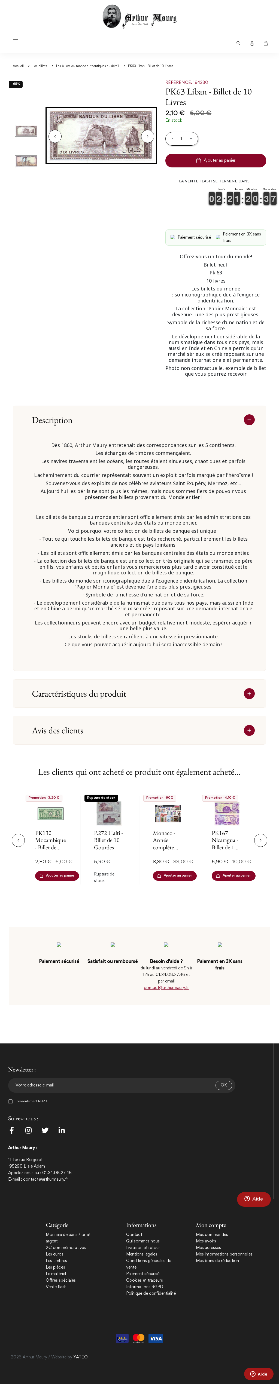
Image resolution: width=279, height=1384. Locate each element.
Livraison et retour (143, 1248)
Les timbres (56, 1261)
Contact (134, 1235)
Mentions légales (141, 1254)
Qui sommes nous (143, 1241)
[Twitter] (44, 1130)
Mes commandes (212, 1235)
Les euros (54, 1254)
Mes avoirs (206, 1241)
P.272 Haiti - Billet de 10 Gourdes (108, 840)
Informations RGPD (144, 1287)
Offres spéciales (61, 1280)
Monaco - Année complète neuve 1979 (166, 843)
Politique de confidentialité (151, 1294)
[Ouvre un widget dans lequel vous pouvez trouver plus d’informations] (259, 1374)
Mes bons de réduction (217, 1261)
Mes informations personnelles (224, 1254)
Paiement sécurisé (142, 1274)
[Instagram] (28, 1130)
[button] (254, 1199)
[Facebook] (11, 1130)
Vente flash (56, 1287)
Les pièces (55, 1267)
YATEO (80, 1357)
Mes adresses (208, 1248)
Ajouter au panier (219, 161)
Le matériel (56, 1274)
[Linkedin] (61, 1130)
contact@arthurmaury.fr (166, 988)
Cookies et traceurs (144, 1280)
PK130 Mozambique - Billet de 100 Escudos (50, 843)
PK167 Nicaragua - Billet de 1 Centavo (225, 843)
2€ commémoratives (66, 1248)
